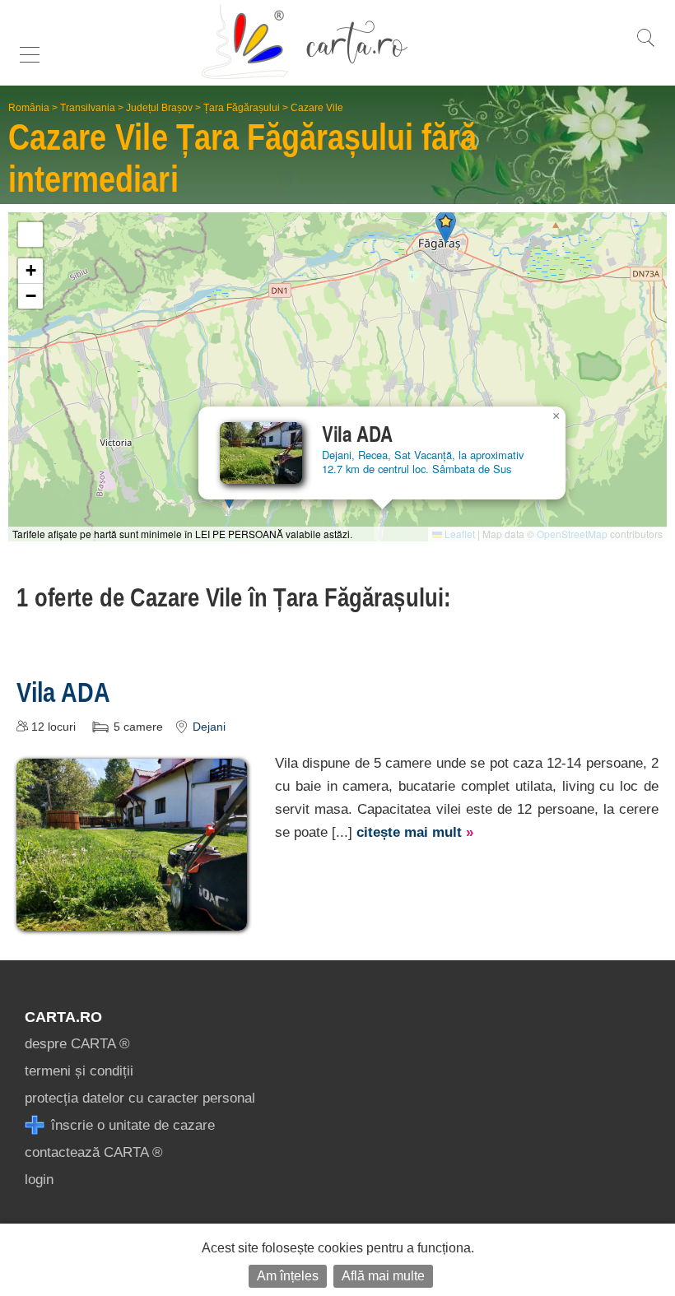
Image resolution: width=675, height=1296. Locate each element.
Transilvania (87, 108)
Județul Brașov (159, 108)
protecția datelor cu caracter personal (140, 1098)
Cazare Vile (317, 108)
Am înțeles (288, 1276)
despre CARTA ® (77, 1044)
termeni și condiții (79, 1071)
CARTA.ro (63, 1017)
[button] (445, 227)
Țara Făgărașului (241, 108)
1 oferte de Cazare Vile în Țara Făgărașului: (233, 597)
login (39, 1179)
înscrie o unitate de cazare (131, 1125)
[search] (645, 46)
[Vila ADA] (131, 919)
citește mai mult (414, 832)
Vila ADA (63, 692)
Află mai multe (383, 1276)
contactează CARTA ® (94, 1152)
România (28, 108)
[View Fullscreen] (30, 234)
